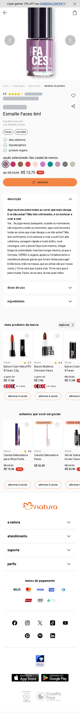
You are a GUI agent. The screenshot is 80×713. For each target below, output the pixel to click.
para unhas (34, 86)
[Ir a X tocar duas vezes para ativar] (40, 623)
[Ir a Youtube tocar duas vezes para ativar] (65, 623)
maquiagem (18, 86)
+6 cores (20, 386)
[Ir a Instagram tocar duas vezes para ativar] (27, 623)
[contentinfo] (27, 363)
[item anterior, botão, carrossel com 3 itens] (7, 3)
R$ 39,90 (8, 465)
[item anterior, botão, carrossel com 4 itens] (9, 40)
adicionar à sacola (17, 396)
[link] (17, 370)
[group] (36, 4)
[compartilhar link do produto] (73, 106)
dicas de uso (16, 287)
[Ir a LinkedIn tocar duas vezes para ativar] (53, 636)
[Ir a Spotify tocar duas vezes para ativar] (40, 636)
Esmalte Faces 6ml (22, 114)
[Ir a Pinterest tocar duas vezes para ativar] (27, 636)
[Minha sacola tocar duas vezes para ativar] (75, 13)
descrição (14, 199)
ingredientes (16, 301)
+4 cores (51, 386)
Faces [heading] (7, 362)
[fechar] (75, 4)
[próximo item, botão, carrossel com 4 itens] (70, 40)
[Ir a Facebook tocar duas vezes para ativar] (15, 623)
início (6, 86)
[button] (40, 40)
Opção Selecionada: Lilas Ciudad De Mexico (30, 158)
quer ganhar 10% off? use (24, 3)
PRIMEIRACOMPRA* (52, 3)
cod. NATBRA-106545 (14, 124)
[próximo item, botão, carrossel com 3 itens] (64, 3)
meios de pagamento (40, 581)
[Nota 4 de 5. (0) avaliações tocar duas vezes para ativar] (33, 94)
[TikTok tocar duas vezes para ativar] (53, 623)
